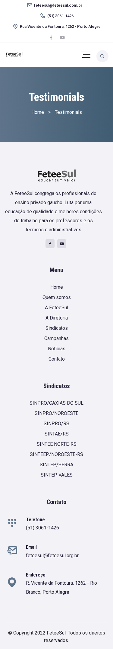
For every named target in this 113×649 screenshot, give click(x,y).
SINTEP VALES (57, 475)
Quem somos (56, 297)
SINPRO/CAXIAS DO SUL (56, 403)
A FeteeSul (56, 307)
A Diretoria (57, 318)
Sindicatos (57, 328)
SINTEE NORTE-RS (57, 444)
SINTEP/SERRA (56, 464)
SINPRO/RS (56, 423)
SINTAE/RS (57, 434)
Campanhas (56, 338)
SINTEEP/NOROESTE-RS (56, 454)
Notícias (56, 349)
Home (56, 287)
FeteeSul (56, 633)
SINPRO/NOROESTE (56, 413)
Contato (57, 359)
